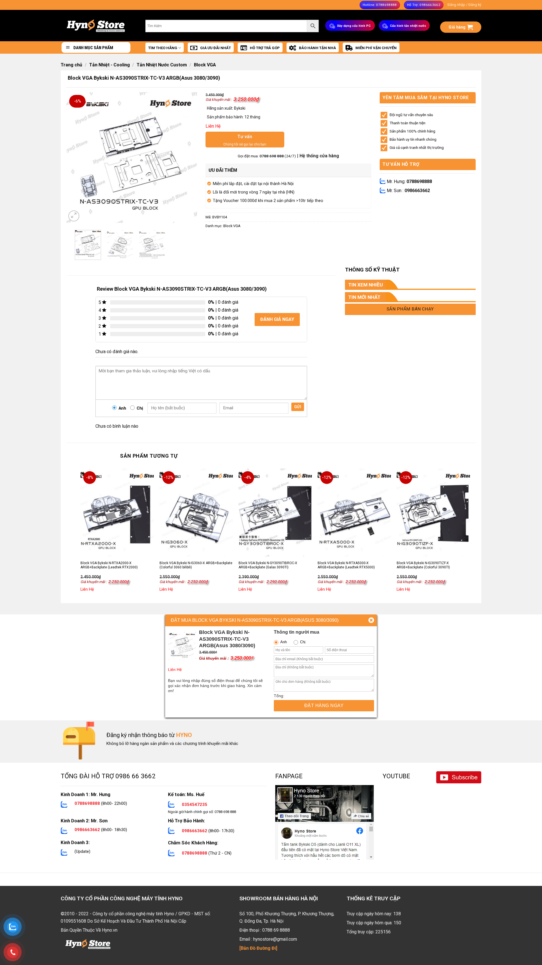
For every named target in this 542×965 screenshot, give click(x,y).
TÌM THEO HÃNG (162, 48)
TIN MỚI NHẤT (364, 297)
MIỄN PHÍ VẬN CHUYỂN (376, 48)
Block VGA (205, 65)
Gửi (297, 407)
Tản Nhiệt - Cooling (109, 65)
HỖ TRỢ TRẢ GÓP (265, 48)
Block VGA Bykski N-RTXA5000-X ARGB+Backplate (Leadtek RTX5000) (346, 565)
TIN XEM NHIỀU (365, 285)
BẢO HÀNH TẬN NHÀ (317, 48)
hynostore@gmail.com (275, 939)
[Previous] (76, 157)
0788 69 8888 (276, 930)
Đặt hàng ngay (324, 705)
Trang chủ (71, 65)
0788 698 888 (272, 156)
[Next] (187, 157)
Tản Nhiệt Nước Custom (162, 65)
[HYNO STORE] (96, 25)
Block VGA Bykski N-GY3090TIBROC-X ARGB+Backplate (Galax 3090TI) (268, 565)
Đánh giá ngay (277, 319)
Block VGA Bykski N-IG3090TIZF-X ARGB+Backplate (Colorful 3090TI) (423, 565)
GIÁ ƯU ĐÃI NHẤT (215, 48)
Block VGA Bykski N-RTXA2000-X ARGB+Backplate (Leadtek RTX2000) (109, 565)
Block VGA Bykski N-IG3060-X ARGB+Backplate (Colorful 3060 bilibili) (195, 565)
